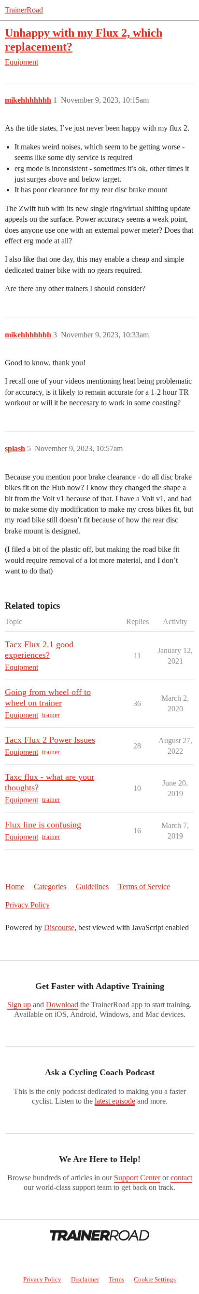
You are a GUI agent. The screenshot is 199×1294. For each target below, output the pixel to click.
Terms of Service (144, 886)
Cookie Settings (155, 1279)
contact (181, 1178)
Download (62, 1005)
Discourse (59, 927)
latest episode (115, 1101)
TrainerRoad (24, 10)
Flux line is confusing (43, 824)
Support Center (137, 1178)
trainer (51, 715)
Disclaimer (85, 1279)
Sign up (19, 1005)
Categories (50, 886)
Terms (116, 1279)
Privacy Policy (27, 905)
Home (14, 886)
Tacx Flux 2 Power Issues (50, 740)
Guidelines (92, 886)
